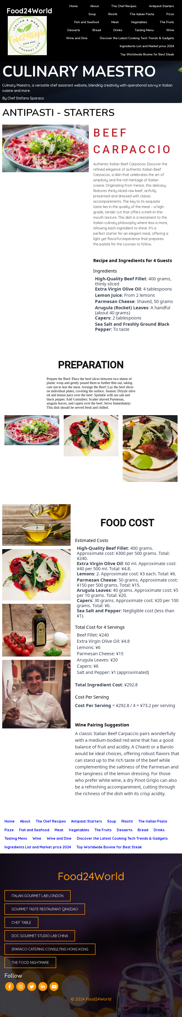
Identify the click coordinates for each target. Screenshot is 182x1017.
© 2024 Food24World (91, 999)
